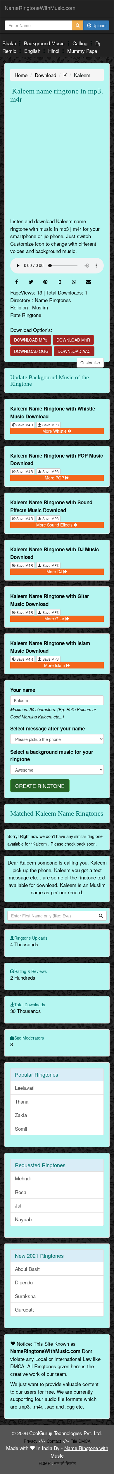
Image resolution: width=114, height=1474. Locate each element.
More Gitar (54, 618)
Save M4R (24, 424)
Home (21, 75)
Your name (22, 689)
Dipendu (24, 1282)
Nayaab (23, 1219)
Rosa (20, 1192)
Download (45, 75)
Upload (98, 25)
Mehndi (23, 1178)
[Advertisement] (57, 160)
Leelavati (24, 1087)
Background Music (45, 43)
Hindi (54, 50)
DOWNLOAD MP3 (30, 340)
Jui (18, 1205)
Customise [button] (90, 363)
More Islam (55, 665)
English (33, 50)
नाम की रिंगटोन (65, 1463)
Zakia (21, 1114)
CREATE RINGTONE (40, 785)
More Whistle (55, 431)
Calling (80, 43)
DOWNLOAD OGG (31, 351)
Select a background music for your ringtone (51, 755)
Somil (21, 1128)
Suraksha (25, 1296)
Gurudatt (24, 1309)
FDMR (45, 1463)
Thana (21, 1101)
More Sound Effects (55, 525)
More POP (55, 478)
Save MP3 (50, 424)
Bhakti (10, 43)
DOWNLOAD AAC (74, 351)
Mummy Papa (82, 50)
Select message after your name (47, 728)
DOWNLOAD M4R (73, 340)
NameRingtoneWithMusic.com (40, 7)
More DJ (54, 571)
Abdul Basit (27, 1268)
